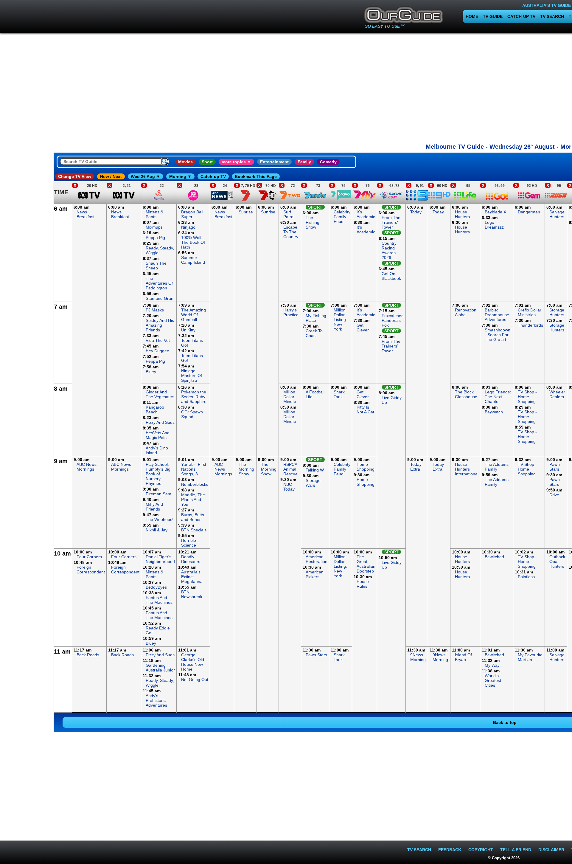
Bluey (151, 371)
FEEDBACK (449, 849)
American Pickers (315, 574)
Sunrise (246, 212)
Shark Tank (339, 394)
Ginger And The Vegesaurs (160, 394)
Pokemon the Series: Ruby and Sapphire (193, 397)
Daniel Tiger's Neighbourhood (160, 559)
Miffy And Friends (154, 506)
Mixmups (154, 227)
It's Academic (366, 214)
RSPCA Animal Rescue (290, 469)
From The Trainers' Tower (391, 222)
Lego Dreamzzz (494, 224)
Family (304, 161)
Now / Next (111, 176)
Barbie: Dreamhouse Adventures (497, 315)
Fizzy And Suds (160, 422)
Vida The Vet (158, 340)
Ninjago (188, 227)
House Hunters (462, 214)
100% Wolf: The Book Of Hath (193, 242)
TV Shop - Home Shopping (527, 397)
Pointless (526, 576)
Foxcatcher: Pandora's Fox (393, 320)
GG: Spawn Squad (192, 414)
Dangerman (529, 212)
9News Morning (418, 657)
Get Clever (363, 327)
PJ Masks (155, 310)
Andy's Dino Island (157, 450)
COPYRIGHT (480, 849)
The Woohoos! (159, 519)
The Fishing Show (312, 222)
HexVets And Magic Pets (158, 435)
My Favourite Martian (530, 657)
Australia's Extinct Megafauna (192, 577)
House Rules (363, 584)
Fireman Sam (158, 493)
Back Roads (88, 654)
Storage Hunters (556, 312)
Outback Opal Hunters (557, 561)
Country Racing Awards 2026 (389, 250)
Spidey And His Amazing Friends (160, 325)
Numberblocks (194, 484)
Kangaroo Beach (155, 409)
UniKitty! (189, 330)
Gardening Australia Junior (160, 667)
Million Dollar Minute (289, 397)
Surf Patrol (288, 214)
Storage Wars (313, 483)
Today (416, 212)
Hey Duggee (157, 350)
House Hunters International (466, 469)
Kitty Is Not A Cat (365, 409)
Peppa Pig (155, 237)
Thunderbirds (530, 325)
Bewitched (494, 556)
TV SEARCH (552, 16)
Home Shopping (365, 466)
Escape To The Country (290, 232)
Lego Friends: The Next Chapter (498, 397)
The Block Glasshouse (466, 394)
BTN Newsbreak (191, 594)
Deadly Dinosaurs (190, 559)
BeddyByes (156, 587)
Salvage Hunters (557, 214)
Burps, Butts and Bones (192, 517)
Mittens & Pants (154, 214)
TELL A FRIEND (515, 849)
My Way (492, 665)
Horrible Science (188, 542)
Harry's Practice (291, 312)
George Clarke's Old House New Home (192, 661)
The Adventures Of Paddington (159, 283)
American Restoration (316, 559)
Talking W (315, 470)
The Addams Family (497, 466)
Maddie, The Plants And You (193, 499)
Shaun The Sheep (156, 265)
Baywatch (494, 411)
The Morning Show (246, 469)
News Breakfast (85, 214)
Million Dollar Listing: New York (340, 319)
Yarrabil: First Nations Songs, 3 (193, 469)
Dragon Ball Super (192, 214)
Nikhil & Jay (156, 530)
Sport (207, 161)
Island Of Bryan (463, 657)
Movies (185, 161)
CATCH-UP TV (521, 16)
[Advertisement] (27, 293)
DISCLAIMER (551, 849)
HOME (472, 16)
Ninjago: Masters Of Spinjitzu (191, 375)
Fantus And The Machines (159, 600)
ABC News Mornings (87, 466)
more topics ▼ (236, 161)
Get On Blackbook (391, 276)
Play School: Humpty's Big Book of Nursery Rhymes (158, 474)
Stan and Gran (159, 298)
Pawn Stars (554, 466)
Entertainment (274, 161)
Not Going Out (194, 679)
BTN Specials (193, 530)
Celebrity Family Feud (342, 217)
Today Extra (416, 466)
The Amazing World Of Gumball (193, 315)
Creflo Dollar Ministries (529, 312)
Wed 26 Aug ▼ (145, 176)
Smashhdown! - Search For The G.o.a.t (498, 335)
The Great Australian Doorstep (366, 563)
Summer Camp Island (193, 260)
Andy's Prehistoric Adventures (156, 700)
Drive (554, 494)
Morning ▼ (180, 176)
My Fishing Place (316, 318)
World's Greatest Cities (493, 680)
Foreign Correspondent (91, 569)
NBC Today (289, 486)
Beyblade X (495, 212)
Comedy (328, 161)
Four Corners (89, 556)
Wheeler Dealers (557, 394)
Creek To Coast (314, 333)
